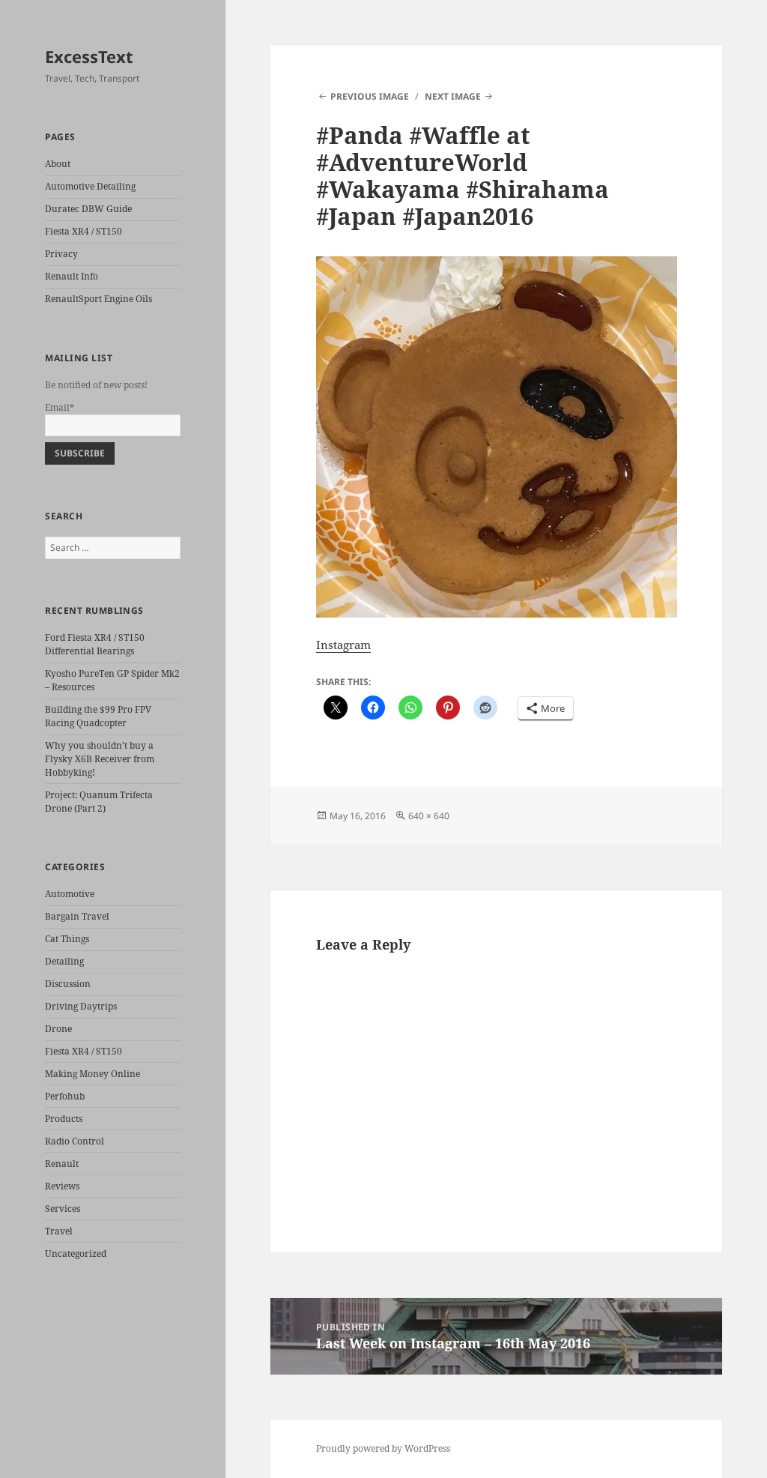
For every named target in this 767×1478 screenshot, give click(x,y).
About (57, 163)
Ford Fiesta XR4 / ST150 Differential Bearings (95, 644)
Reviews (62, 1186)
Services (62, 1208)
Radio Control (74, 1141)
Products (63, 1118)
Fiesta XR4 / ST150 (83, 231)
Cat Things (67, 938)
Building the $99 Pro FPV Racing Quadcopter (98, 716)
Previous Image (369, 96)
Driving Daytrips (81, 1006)
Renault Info (71, 276)
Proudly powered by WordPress (383, 1448)
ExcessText (89, 56)
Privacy (61, 253)
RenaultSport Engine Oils (98, 298)
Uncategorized (75, 1253)
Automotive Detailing (90, 186)
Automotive (69, 893)
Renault (62, 1163)
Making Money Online (92, 1073)
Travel (59, 1231)
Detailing (64, 961)
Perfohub (65, 1096)
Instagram (343, 644)
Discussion (68, 983)
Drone (58, 1028)
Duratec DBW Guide (88, 208)
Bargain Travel (77, 916)
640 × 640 (428, 815)
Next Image (453, 96)
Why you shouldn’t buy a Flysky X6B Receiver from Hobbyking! (99, 759)
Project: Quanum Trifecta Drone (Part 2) (99, 801)
